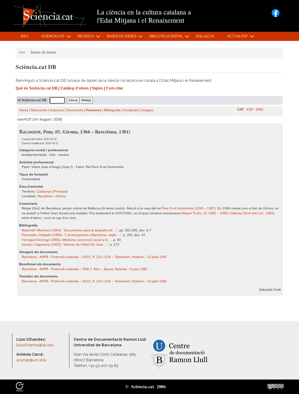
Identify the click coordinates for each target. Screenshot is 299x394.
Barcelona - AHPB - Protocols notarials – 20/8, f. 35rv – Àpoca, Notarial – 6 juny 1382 (84, 269)
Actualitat (235, 37)
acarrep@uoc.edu (31, 360)
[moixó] (20, 386)
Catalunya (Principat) (52, 191)
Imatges (147, 110)
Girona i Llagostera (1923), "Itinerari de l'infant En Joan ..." (65, 244)
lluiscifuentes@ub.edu (35, 345)
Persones (93, 110)
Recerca (83, 37)
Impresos (57, 110)
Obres (23, 110)
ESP (250, 109)
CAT (240, 109)
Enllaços (205, 36)
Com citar (114, 88)
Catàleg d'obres (75, 88)
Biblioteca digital (163, 37)
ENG (259, 109)
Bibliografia (112, 110)
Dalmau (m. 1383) (252, 213)
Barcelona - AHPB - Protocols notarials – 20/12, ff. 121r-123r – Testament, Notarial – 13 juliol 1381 (94, 257)
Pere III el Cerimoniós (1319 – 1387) (189, 208)
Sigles (97, 88)
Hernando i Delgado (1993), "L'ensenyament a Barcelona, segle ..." (71, 235)
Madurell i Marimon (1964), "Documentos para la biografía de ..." (69, 230)
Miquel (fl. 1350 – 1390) (205, 213)
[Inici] (50, 15)
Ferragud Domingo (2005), (66, 240)
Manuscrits (39, 110)
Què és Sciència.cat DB (36, 88)
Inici (24, 36)
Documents (75, 110)
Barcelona (45, 196)
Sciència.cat (50, 37)
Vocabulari (131, 110)
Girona (61, 196)
